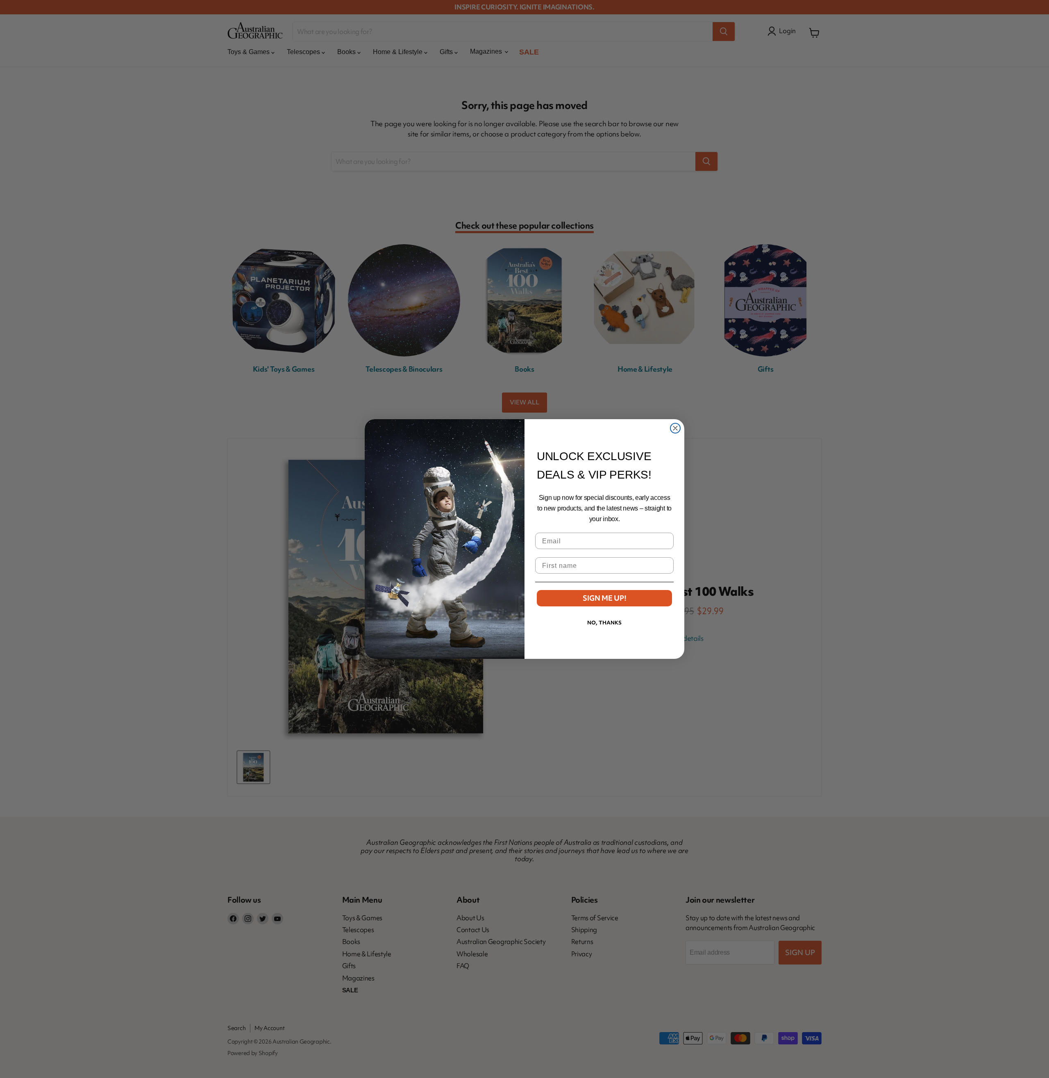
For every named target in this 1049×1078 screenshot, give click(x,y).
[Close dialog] (675, 428)
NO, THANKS (604, 622)
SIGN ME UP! (605, 598)
